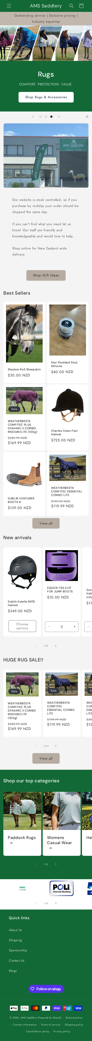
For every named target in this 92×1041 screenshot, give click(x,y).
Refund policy (74, 1017)
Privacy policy (62, 1031)
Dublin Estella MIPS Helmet (21, 603)
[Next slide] (59, 117)
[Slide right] (56, 646)
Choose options (22, 626)
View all (46, 523)
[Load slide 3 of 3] (51, 116)
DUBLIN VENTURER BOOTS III (21, 500)
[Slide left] (36, 646)
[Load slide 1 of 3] (40, 116)
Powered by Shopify (50, 1017)
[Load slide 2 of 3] (46, 116)
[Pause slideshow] (87, 117)
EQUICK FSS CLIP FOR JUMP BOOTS (60, 589)
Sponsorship (18, 950)
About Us (15, 930)
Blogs (13, 970)
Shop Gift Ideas (46, 275)
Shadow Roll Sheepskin (24, 369)
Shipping (15, 940)
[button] (9, 6)
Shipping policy (74, 1024)
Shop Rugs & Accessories (46, 97)
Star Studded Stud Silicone (64, 364)
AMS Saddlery (29, 1017)
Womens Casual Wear (59, 840)
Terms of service (50, 1024)
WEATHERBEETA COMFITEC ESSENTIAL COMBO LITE (66, 491)
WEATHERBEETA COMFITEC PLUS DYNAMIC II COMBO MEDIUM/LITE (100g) (22, 426)
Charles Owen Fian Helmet (64, 432)
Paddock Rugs (22, 837)
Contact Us (17, 960)
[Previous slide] (33, 117)
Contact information (25, 1024)
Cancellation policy (37, 1031)
